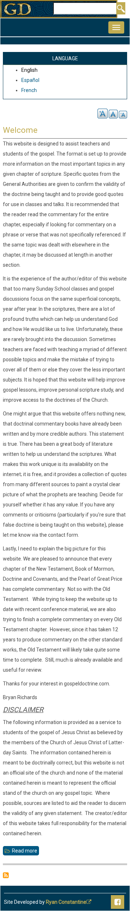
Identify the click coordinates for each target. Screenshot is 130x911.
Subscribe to (6, 875)
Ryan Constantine (66, 902)
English (29, 70)
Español (30, 80)
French (29, 90)
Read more (25, 851)
